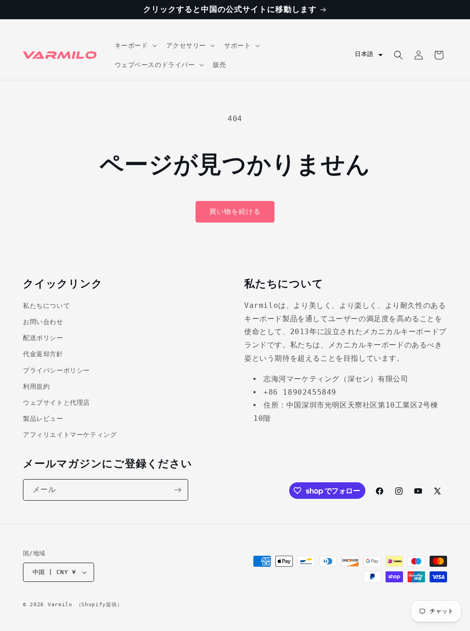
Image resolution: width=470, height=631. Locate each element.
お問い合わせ (43, 321)
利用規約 (36, 386)
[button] (135, 45)
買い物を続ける (235, 211)
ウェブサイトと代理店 (56, 402)
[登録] (178, 490)
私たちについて (46, 305)
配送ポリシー (43, 337)
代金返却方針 (43, 353)
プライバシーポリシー (56, 370)
